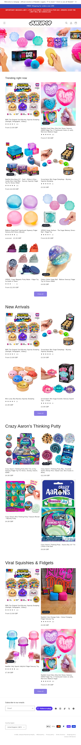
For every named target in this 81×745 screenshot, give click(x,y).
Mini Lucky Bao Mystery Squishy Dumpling (19, 399)
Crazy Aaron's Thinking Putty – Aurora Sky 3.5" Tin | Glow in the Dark (58, 545)
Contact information (70, 736)
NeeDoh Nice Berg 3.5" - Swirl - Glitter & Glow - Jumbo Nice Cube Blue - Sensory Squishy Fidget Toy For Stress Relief (21, 181)
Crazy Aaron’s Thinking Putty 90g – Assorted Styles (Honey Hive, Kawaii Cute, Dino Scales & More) (57, 470)
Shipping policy (71, 734)
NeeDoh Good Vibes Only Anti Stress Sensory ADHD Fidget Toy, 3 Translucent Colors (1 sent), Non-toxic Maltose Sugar (57, 130)
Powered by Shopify (29, 734)
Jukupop (21, 734)
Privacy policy (50, 734)
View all (41, 294)
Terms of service (60, 734)
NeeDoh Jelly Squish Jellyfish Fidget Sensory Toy (22, 666)
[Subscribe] (32, 708)
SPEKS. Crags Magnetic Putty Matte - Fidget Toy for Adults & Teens (22, 280)
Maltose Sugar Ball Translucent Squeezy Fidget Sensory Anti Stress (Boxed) (21, 231)
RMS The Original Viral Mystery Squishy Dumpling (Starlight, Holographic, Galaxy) (22, 120)
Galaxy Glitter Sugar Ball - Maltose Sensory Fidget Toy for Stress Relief (58, 280)
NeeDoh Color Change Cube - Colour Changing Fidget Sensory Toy (56, 618)
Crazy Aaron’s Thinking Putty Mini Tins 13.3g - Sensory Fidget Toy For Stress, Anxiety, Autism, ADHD (21, 470)
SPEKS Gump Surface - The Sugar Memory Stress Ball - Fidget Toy (58, 231)
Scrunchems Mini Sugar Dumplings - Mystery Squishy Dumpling (56, 180)
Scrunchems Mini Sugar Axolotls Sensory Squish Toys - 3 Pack (57, 399)
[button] (4, 23)
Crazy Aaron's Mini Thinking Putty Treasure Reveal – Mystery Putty (22, 517)
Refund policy (40, 734)
